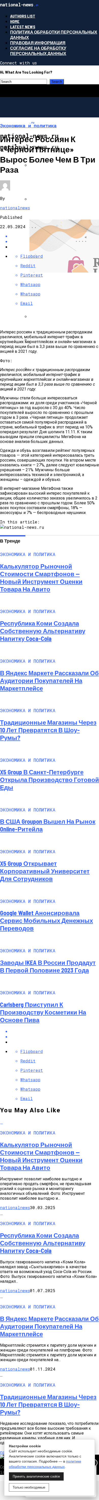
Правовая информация (37, 42)
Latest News (22, 26)
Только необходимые (29, 1487)
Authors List (22, 15)
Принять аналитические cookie (36, 1476)
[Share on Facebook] (54, 1031)
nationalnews (15, 207)
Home (15, 21)
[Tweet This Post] (54, 1036)
